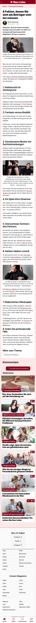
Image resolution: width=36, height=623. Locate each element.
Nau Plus (21, 560)
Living (21, 580)
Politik (21, 550)
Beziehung (6, 325)
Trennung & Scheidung (15, 6)
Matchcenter (22, 553)
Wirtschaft (22, 557)
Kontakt (21, 604)
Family (4, 586)
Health (4, 580)
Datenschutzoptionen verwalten (10, 609)
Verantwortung (25, 308)
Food (20, 586)
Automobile (6, 592)
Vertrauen (16, 104)
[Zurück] (1, 2)
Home (4, 6)
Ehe (24, 335)
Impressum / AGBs (24, 607)
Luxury (21, 583)
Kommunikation (15, 257)
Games (5, 563)
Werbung (5, 601)
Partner (29, 104)
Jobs (4, 604)
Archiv (4, 569)
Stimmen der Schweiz (25, 563)
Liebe (4, 583)
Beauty (5, 595)
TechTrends (22, 592)
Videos (5, 560)
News (4, 550)
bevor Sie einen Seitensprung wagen (20, 77)
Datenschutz (6, 607)
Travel (21, 589)
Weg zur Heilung (11, 289)
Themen (21, 566)
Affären (5, 148)
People (5, 557)
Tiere (4, 589)
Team (20, 601)
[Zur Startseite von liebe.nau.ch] (18, 2)
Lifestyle (5, 566)
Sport (4, 553)
